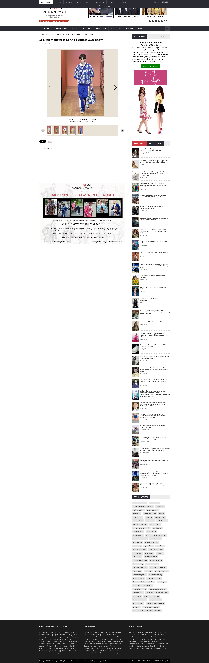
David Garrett (157, 528)
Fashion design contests (158, 589)
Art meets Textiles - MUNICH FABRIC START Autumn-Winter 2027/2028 (153, 196)
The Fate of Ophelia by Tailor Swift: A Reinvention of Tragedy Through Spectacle (154, 484)
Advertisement (99, 2)
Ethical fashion (137, 593)
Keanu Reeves (137, 535)
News (113, 28)
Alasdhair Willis (138, 521)
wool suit (149, 517)
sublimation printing (155, 575)
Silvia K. (47, 44)
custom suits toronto (139, 503)
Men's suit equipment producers (104, 639)
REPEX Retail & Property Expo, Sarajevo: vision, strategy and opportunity (154, 438)
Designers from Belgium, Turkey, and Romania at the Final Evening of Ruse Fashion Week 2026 (153, 404)
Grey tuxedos (137, 553)
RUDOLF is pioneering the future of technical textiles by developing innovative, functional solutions (155, 312)
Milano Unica (137, 557)
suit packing (137, 546)
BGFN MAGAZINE (44, 34)
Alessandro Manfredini (158, 567)
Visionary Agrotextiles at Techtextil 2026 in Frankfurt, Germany (154, 357)
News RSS (88, 661)
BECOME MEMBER (162, 36)
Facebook (150, 21)
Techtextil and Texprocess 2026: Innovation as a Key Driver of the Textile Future (155, 449)
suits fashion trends (139, 589)
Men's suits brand (152, 564)
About (138, 661)
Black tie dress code (139, 550)
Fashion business (60, 28)
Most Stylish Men (126, 28)
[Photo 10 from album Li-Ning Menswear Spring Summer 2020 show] (73, 130)
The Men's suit (100, 28)
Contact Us (112, 2)
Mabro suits (149, 553)
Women (140, 28)
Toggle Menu (105, 6)
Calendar (69, 2)
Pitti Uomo (160, 553)
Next (115, 87)
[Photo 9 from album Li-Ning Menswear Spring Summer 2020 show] (65, 130)
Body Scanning (138, 564)
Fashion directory (66, 635)
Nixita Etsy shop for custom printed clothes (147, 611)
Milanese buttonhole (140, 524)
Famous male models (140, 567)
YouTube (165, 21)
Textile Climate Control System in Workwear (151, 299)
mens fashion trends (140, 539)
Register (165, 2)
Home (132, 661)
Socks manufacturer (139, 600)
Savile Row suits (155, 539)
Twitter (153, 21)
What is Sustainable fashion (142, 585)
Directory (58, 2)
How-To (74, 28)
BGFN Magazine (46, 2)
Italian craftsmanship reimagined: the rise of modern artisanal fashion (154, 461)
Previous (50, 87)
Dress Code (86, 28)
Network (123, 2)
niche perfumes (138, 603)
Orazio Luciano (160, 517)
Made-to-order (148, 632)
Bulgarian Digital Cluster (99, 661)
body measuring (155, 600)
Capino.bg (136, 607)
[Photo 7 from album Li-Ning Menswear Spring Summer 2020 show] (49, 130)
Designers (45, 28)
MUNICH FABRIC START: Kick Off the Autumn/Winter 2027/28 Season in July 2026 (153, 231)
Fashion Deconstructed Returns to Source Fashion (154, 242)
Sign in (156, 2)
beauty (161, 514)
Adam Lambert (154, 503)
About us (88, 2)
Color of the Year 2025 (151, 596)
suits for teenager (150, 514)
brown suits (160, 506)
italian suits (150, 521)
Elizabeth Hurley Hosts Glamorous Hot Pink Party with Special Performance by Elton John (154, 335)
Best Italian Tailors (151, 557)
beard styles (162, 582)
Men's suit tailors (107, 632)
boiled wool (160, 546)
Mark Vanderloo (138, 510)
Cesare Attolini (137, 517)
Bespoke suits (163, 648)
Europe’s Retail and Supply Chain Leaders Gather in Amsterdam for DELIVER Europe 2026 (154, 266)
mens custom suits (151, 542)
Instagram (162, 21)
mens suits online (156, 560)
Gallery (78, 2)
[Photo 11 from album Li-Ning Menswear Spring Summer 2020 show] (81, 130)
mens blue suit (155, 524)
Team (143, 661)
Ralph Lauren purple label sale (143, 506)
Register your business (150, 66)
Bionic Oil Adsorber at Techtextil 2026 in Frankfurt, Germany (153, 346)
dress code (136, 514)
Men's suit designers (97, 635)
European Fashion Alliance (155, 603)
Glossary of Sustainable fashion (143, 582)
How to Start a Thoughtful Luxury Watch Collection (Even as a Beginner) (153, 150)
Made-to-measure (135, 632)
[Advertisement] (82, 166)
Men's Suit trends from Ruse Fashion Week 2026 (154, 288)
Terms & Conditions (153, 661)
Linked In (159, 21)
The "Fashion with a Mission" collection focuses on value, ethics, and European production (153, 381)
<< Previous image (76, 121)
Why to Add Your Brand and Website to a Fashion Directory (153, 426)
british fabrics (137, 542)
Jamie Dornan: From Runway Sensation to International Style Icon (154, 207)
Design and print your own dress (157, 593)
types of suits (148, 546)
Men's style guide (52, 635)
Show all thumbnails (46, 148)
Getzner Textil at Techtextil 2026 (151, 322)
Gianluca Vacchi (138, 532)
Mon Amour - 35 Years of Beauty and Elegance (152, 276)
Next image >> (90, 121)
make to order (162, 521)
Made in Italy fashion (154, 578)
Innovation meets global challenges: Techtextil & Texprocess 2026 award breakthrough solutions (152, 415)
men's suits (57, 632)
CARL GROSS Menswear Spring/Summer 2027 (154, 253)
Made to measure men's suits (156, 535)
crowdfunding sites (139, 575)
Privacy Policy (166, 661)
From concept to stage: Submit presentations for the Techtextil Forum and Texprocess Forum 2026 (154, 473)
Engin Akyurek (151, 532)
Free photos (137, 596)
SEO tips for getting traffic (141, 528)
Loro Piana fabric (152, 510)
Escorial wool (137, 571)
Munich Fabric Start (161, 571)
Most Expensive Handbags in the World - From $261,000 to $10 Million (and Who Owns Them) (154, 173)
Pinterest (156, 21)
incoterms (148, 571)
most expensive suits (140, 560)
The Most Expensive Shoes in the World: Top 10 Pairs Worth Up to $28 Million (154, 161)
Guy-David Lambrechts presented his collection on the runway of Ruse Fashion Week (154, 369)
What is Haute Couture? (150, 607)
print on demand (138, 578)
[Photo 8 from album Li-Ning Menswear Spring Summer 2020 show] (57, 130)
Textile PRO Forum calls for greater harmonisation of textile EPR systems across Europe (153, 185)
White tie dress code (156, 550)
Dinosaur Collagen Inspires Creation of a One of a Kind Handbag (154, 219)
